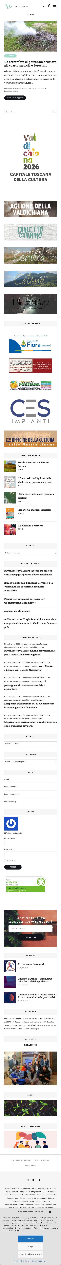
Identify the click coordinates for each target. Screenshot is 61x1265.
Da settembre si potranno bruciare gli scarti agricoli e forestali (30, 63)
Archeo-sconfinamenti (17, 611)
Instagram (28, 1180)
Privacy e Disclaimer (21, 1261)
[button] (50, 1211)
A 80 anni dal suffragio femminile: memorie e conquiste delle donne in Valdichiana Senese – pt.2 (30, 623)
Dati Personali (42, 1160)
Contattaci (30, 1166)
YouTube (33, 1180)
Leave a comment (11, 91)
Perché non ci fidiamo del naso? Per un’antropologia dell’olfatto (24, 600)
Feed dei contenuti (11, 786)
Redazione (8, 88)
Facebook (22, 1180)
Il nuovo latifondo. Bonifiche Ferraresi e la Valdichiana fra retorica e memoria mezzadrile (28, 586)
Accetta (30, 1238)
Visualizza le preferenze (30, 1254)
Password (8, 849)
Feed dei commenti (12, 794)
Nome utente (9, 838)
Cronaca (10, 56)
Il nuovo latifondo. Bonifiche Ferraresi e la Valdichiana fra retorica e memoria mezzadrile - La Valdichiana (27, 698)
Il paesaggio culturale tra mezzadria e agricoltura (25, 685)
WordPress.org (10, 801)
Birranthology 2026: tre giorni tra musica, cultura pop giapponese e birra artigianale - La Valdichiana (25, 646)
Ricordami (11, 860)
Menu (54, 6)
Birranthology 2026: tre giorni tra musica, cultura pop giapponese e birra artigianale (28, 572)
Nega (30, 1246)
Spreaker (39, 1180)
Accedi (7, 779)
